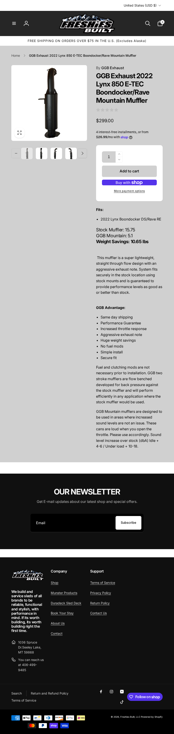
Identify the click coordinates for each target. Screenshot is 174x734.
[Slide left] (16, 153)
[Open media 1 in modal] (49, 103)
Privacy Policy (100, 593)
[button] (14, 23)
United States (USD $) (140, 5)
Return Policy (100, 603)
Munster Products (64, 593)
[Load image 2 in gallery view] (41, 153)
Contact (57, 633)
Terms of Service (102, 583)
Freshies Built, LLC (130, 716)
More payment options (129, 191)
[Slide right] (82, 153)
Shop (54, 583)
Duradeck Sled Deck (66, 603)
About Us (58, 623)
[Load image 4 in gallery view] (71, 153)
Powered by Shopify (152, 716)
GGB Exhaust (110, 68)
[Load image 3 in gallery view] (56, 153)
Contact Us (98, 613)
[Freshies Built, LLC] (27, 579)
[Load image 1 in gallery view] (27, 153)
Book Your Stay (62, 613)
